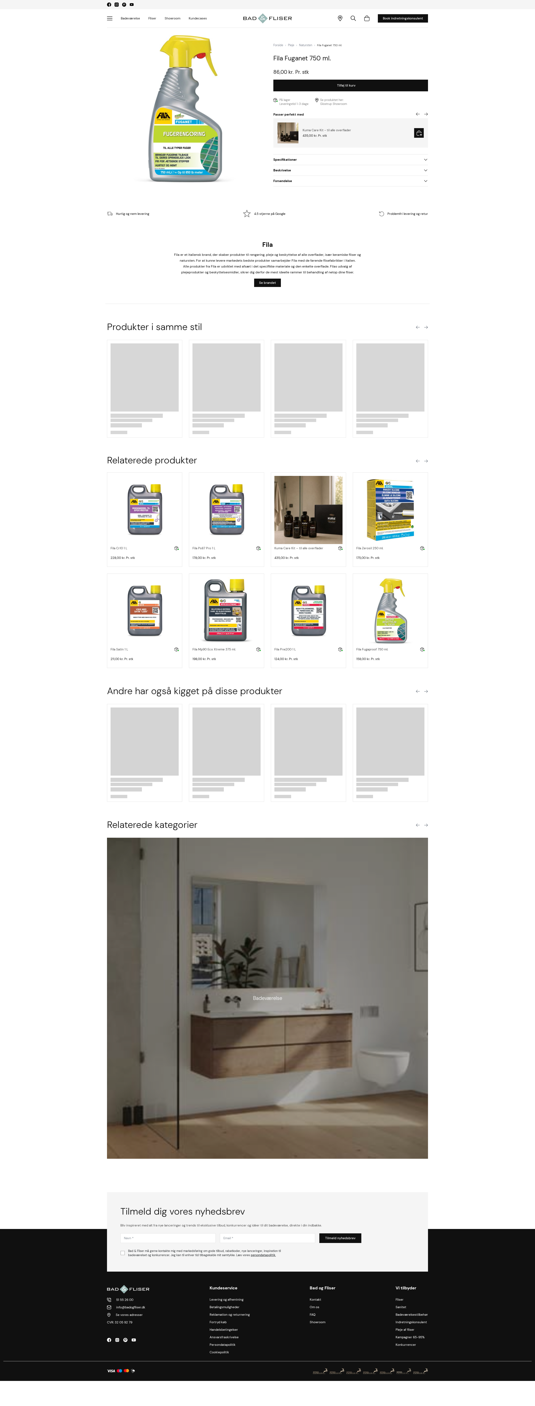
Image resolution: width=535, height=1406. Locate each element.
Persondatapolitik (223, 1345)
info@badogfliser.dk (130, 1307)
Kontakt (315, 1300)
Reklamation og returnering (230, 1315)
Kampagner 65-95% (410, 1337)
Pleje (291, 45)
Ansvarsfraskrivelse (224, 1337)
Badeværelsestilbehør (412, 1315)
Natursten (305, 45)
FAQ (313, 1315)
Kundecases (198, 18)
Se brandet (267, 283)
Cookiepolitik (219, 1352)
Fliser (152, 18)
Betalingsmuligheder (224, 1307)
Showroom (172, 18)
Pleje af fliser (405, 1330)
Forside (278, 45)
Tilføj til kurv (346, 85)
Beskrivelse (282, 170)
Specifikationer (285, 160)
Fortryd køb (218, 1322)
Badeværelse (130, 18)
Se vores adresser (129, 1315)
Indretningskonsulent (411, 1322)
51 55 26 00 (124, 1300)
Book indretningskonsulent (403, 18)
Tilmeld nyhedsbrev (340, 1238)
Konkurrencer (406, 1345)
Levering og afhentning (226, 1300)
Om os (314, 1307)
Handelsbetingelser (224, 1330)
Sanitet (401, 1307)
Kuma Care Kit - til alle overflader (327, 130)
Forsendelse (282, 181)
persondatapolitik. (263, 1255)
